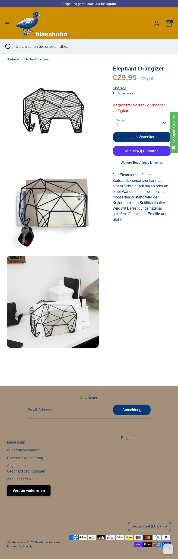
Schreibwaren (126, 93)
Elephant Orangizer (36, 59)
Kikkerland (119, 88)
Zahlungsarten (19, 479)
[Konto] (156, 21)
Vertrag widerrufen (29, 490)
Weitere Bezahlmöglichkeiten (142, 162)
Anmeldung (131, 410)
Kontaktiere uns (174, 130)
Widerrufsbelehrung (23, 450)
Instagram (108, 4)
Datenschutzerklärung (25, 458)
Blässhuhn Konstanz (47, 542)
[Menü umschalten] (7, 23)
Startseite (13, 59)
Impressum (16, 442)
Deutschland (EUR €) (147, 526)
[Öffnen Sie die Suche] (7, 46)
